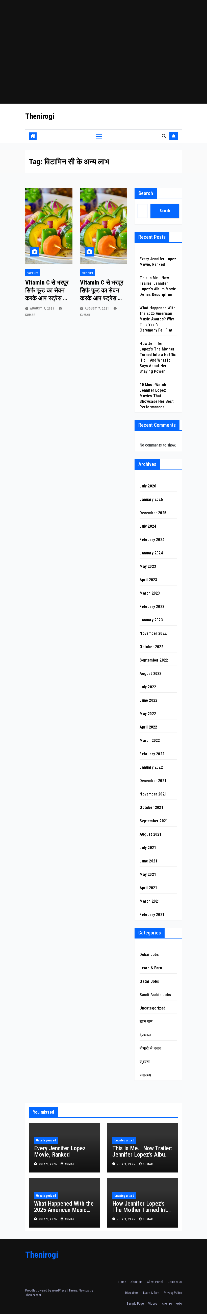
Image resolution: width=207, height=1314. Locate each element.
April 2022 (148, 727)
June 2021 (148, 861)
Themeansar (33, 1295)
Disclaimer (132, 1293)
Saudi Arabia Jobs (155, 994)
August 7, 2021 (42, 308)
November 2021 (153, 794)
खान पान (32, 273)
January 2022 (151, 767)
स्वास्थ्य (145, 1075)
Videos (152, 1303)
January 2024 (151, 553)
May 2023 (148, 566)
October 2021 (151, 807)
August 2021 (150, 834)
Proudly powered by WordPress (46, 1290)
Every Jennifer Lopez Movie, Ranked (60, 1151)
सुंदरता (145, 1061)
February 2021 (152, 914)
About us (136, 1282)
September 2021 (154, 820)
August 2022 (150, 673)
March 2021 (150, 901)
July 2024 (148, 526)
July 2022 (148, 687)
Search (145, 193)
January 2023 (151, 620)
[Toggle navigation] (99, 136)
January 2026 (151, 499)
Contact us (175, 1282)
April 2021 (148, 887)
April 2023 (148, 579)
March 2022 (150, 740)
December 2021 (153, 780)
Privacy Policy (173, 1293)
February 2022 (152, 754)
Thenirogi (40, 116)
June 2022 (148, 700)
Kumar (70, 1164)
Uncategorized (152, 1008)
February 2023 (152, 606)
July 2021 (148, 847)
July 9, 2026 (48, 1164)
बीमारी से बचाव (150, 1048)
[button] (164, 136)
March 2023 (150, 593)
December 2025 (153, 512)
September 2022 (154, 660)
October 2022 (151, 646)
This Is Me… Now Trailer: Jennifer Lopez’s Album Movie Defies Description (142, 1158)
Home (122, 1282)
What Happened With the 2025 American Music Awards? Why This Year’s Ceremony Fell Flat (157, 319)
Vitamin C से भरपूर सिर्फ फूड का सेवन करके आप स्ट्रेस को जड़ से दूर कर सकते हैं (47, 298)
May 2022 (148, 713)
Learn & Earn (151, 968)
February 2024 (152, 539)
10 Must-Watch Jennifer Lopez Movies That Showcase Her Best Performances (156, 395)
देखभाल (145, 1035)
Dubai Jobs (149, 954)
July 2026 (148, 486)
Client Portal (155, 1282)
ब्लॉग (179, 1303)
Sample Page (135, 1303)
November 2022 (153, 633)
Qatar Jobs (149, 981)
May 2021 (148, 874)
